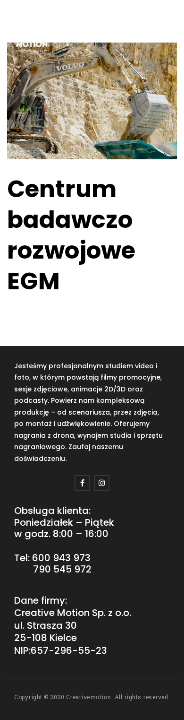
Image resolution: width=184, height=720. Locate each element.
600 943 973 (61, 557)
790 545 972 (62, 569)
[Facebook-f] (82, 483)
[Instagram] (101, 483)
